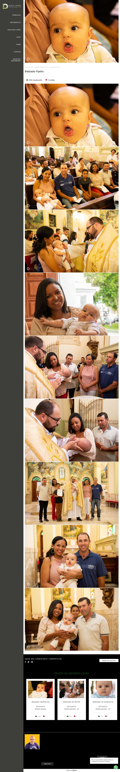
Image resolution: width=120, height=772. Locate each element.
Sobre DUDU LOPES (14, 30)
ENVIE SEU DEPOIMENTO (16, 60)
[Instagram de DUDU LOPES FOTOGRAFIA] (100, 751)
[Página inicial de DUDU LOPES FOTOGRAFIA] (12, 6)
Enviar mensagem (105, 739)
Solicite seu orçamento (109, 660)
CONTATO (17, 52)
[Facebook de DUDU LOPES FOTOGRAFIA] (97, 751)
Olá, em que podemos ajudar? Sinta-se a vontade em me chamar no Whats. (103, 760)
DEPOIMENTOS (15, 22)
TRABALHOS (16, 15)
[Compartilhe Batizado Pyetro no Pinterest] (32, 662)
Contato (102, 757)
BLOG (19, 37)
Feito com (72, 770)
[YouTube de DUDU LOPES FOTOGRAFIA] (103, 751)
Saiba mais (47, 763)
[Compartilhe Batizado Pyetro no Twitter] (28, 662)
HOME (18, 44)
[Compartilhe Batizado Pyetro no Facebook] (25, 662)
